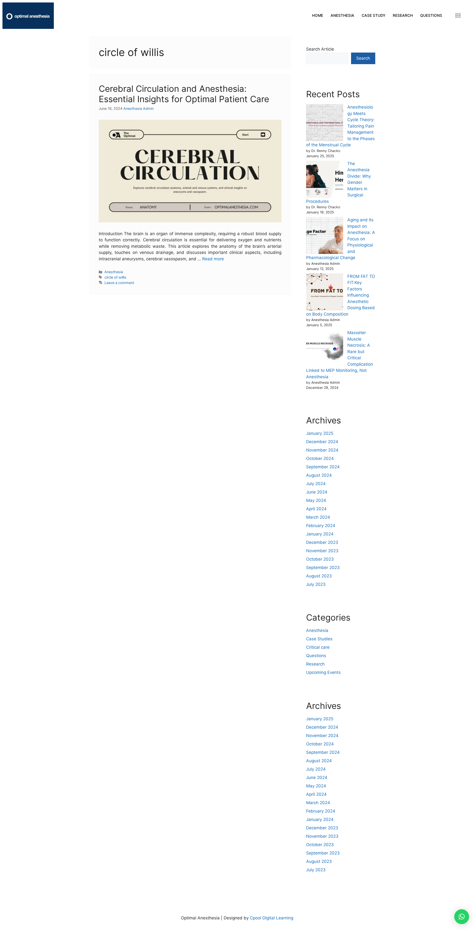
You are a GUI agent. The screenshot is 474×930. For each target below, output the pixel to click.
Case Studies (319, 638)
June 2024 (316, 492)
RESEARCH (403, 15)
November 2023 (322, 550)
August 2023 (319, 575)
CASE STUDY (373, 15)
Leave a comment (119, 283)
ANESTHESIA (342, 15)
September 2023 (323, 567)
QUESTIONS (431, 15)
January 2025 (319, 433)
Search (363, 58)
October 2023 (320, 559)
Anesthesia (113, 272)
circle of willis (115, 277)
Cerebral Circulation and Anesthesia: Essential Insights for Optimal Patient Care (184, 93)
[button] (461, 916)
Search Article (320, 49)
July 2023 (316, 584)
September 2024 (323, 466)
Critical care (318, 647)
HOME (317, 15)
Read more (213, 258)
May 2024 (316, 500)
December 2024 (322, 441)
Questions (316, 655)
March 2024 (318, 517)
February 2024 (320, 525)
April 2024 (316, 508)
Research (315, 664)
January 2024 (320, 533)
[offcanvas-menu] (458, 15)
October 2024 (320, 458)
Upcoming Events (323, 672)
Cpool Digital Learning (271, 917)
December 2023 (322, 542)
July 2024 (316, 483)
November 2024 (322, 450)
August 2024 (319, 475)
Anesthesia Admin (138, 108)
